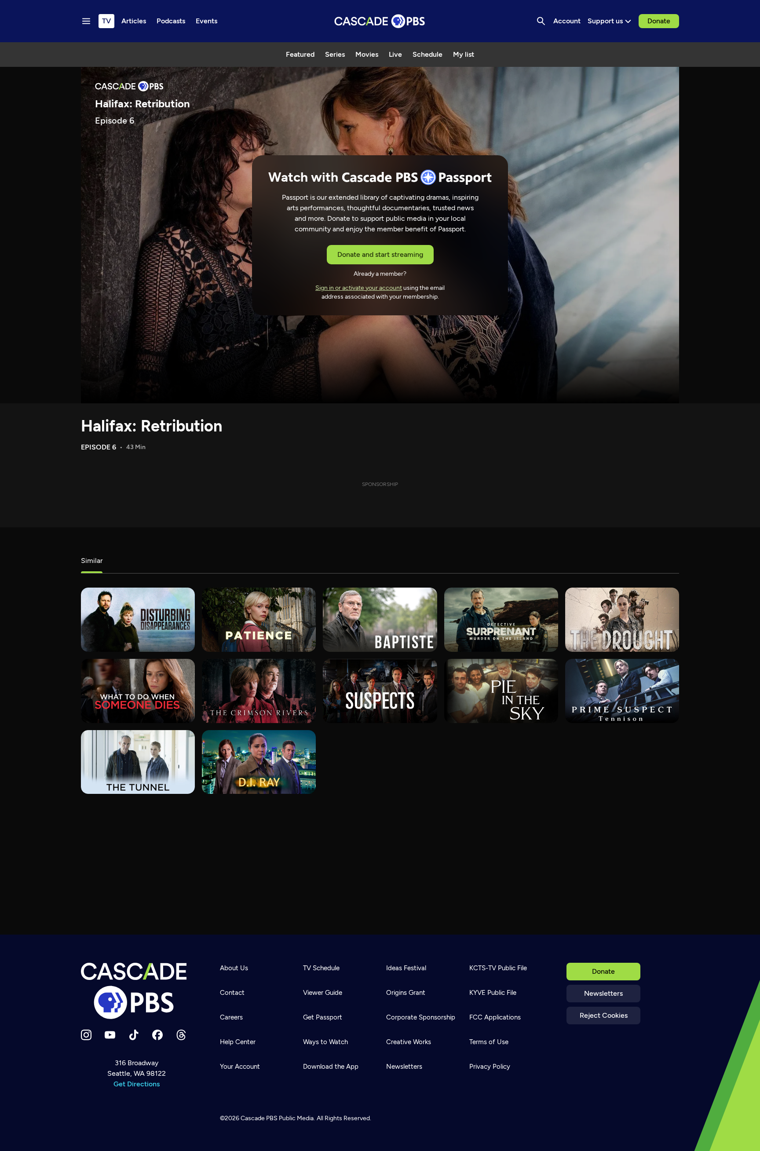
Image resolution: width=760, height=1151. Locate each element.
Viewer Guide (322, 993)
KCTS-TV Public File (498, 968)
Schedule (427, 54)
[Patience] (259, 620)
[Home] (136, 991)
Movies (366, 54)
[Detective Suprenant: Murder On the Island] (501, 620)
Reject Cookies (604, 1015)
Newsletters (603, 993)
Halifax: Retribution (151, 426)
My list (463, 54)
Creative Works (408, 1042)
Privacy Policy (489, 1067)
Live (395, 54)
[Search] (541, 21)
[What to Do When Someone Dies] (138, 691)
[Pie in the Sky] (501, 691)
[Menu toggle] (86, 21)
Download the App (330, 1067)
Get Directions (136, 1084)
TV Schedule (321, 968)
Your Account (240, 1067)
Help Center (238, 1042)
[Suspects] (380, 691)
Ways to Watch (325, 1042)
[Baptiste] (380, 620)
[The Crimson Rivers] (259, 691)
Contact (232, 993)
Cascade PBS (259, 1118)
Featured (300, 54)
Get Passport (322, 1017)
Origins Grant (405, 993)
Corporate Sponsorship (420, 1017)
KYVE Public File (492, 993)
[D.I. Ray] (259, 762)
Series (335, 54)
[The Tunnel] (138, 762)
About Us (234, 968)
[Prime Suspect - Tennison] (622, 691)
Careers (231, 1017)
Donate (658, 21)
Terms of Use (488, 1042)
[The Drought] (622, 620)
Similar (91, 560)
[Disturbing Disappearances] (138, 620)
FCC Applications (495, 1017)
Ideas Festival (406, 968)
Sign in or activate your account (358, 288)
